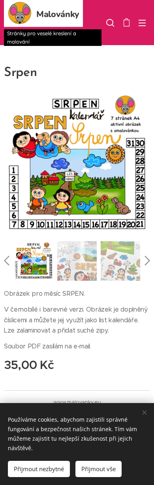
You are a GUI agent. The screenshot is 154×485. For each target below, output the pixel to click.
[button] (110, 22)
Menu (142, 22)
